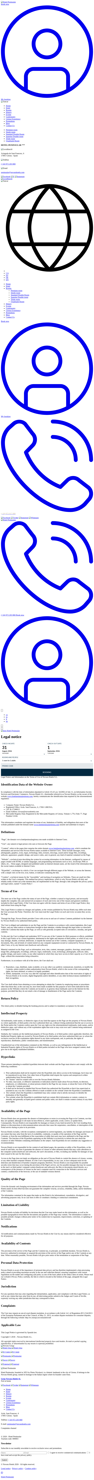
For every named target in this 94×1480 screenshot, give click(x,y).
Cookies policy (30, 1468)
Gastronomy (10, 117)
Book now (5, 4)
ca (7, 715)
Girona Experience (13, 119)
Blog (8, 123)
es (6, 717)
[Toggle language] (2, 710)
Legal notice (6, 1468)
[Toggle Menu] (2, 726)
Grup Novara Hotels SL (11, 1379)
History (9, 112)
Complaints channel (8, 1428)
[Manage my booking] (47, 708)
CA (7, 273)
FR (7, 278)
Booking (47, 772)
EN (7, 280)
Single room (10, 132)
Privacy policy (17, 1468)
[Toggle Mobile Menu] (2, 728)
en (7, 721)
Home (8, 106)
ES (7, 275)
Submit (4, 1460)
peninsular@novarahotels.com (12, 172)
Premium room (11, 130)
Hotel (8, 108)
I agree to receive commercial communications (68, 1453)
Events (8, 115)
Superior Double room (14, 136)
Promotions (10, 121)
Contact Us (10, 126)
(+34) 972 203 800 (8, 164)
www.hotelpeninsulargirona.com (20, 796)
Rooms (8, 110)
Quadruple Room (12, 141)
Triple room (10, 139)
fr (6, 719)
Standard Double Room (15, 134)
